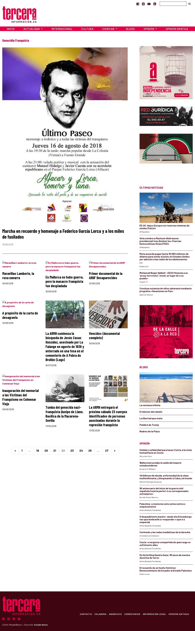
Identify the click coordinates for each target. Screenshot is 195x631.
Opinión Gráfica (177, 28)
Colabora (100, 614)
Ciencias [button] (108, 28)
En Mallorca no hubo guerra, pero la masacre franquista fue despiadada (64, 281)
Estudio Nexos (41, 625)
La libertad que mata (151, 418)
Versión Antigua (178, 614)
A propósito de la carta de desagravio (20, 315)
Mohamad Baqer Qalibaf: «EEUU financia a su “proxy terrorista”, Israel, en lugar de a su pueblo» (164, 275)
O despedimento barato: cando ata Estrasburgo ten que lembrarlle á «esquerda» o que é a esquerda (166, 519)
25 (90, 450)
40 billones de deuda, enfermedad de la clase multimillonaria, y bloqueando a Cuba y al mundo (166, 477)
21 (54, 450)
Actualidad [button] (32, 28)
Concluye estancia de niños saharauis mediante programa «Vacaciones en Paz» (166, 290)
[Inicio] (19, 14)
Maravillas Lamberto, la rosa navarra (18, 275)
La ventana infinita (150, 405)
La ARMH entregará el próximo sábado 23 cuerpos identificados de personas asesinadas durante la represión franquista (108, 416)
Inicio (11, 28)
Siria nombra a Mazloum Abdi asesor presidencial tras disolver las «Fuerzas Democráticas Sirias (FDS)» (160, 241)
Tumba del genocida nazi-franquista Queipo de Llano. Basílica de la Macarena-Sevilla (64, 414)
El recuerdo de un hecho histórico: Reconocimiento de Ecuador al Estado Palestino (166, 569)
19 (37, 450)
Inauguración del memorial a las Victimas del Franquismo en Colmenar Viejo (20, 397)
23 (72, 450)
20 (46, 450)
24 (81, 450)
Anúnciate (115, 614)
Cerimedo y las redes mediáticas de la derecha (165, 532)
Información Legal (154, 614)
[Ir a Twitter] (143, 4)
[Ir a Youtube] (149, 4)
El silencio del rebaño (151, 411)
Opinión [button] (149, 28)
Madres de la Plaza (150, 431)
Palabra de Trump (149, 424)
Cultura (87, 28)
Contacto (86, 614)
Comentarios (132, 614)
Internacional (62, 28)
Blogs (130, 28)
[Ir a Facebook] (137, 4)
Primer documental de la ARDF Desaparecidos (105, 275)
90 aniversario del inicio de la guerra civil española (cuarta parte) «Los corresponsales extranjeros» (164, 491)
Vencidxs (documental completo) (104, 335)
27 (106, 450)
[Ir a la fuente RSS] (154, 4)
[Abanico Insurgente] (166, 154)
